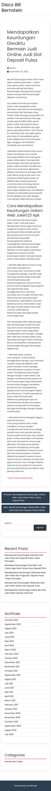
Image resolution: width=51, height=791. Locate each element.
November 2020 (12, 717)
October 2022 (11, 620)
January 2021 (11, 709)
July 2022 (9, 632)
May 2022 (9, 641)
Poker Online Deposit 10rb (20, 477)
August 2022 (10, 628)
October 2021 (11, 670)
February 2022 (12, 653)
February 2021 (11, 704)
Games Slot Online (14, 761)
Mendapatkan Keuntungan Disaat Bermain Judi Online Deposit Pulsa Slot (25, 591)
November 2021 (12, 666)
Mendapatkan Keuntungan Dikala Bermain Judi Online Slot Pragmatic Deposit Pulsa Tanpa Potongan (25, 575)
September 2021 (12, 675)
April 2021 (9, 696)
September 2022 (13, 624)
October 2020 (11, 721)
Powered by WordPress (25, 785)
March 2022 (10, 649)
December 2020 (12, 713)
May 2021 (9, 692)
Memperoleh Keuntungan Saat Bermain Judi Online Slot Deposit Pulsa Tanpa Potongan (24, 558)
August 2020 (10, 730)
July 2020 (9, 734)
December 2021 (12, 662)
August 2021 (10, 679)
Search (8, 523)
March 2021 (10, 700)
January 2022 (11, 658)
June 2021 (9, 687)
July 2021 (9, 683)
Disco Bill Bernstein (11, 7)
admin (13, 68)
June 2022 (9, 637)
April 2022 (9, 645)
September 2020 (13, 725)
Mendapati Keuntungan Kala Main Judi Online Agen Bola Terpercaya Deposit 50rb (25, 567)
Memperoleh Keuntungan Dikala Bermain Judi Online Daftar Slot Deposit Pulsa (25, 584)
